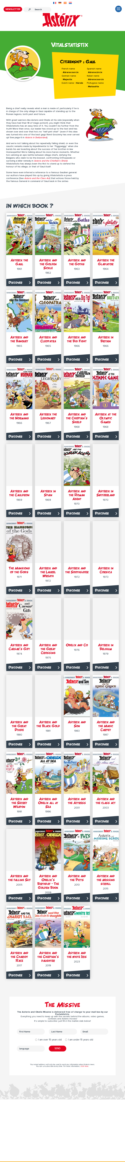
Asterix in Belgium (105, 647)
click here (84, 1066)
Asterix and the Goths (77, 262)
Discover (15, 282)
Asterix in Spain (48, 493)
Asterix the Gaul (19, 262)
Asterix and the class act (106, 801)
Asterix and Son (77, 724)
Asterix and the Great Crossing (48, 649)
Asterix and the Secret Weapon (19, 803)
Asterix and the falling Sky (19, 878)
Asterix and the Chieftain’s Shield (77, 418)
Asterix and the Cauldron (19, 493)
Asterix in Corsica (105, 570)
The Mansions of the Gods (19, 570)
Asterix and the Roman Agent (77, 495)
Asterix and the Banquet (19, 339)
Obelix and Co (77, 645)
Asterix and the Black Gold (48, 724)
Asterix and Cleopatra (48, 339)
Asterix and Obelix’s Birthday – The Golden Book (48, 882)
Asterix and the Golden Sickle (48, 264)
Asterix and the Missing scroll (106, 880)
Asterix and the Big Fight (77, 339)
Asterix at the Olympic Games (105, 418)
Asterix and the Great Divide (19, 726)
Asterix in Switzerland (106, 493)
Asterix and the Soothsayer (77, 570)
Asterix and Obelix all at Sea (48, 803)
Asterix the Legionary (48, 416)
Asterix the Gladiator (105, 262)
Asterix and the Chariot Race (19, 957)
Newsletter (13, 9)
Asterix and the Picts (77, 878)
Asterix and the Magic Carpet (106, 726)
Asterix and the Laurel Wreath (48, 572)
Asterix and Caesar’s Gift (19, 647)
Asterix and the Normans (19, 416)
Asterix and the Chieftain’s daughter (48, 957)
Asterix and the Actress (77, 801)
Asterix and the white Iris (77, 955)
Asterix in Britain (105, 339)
